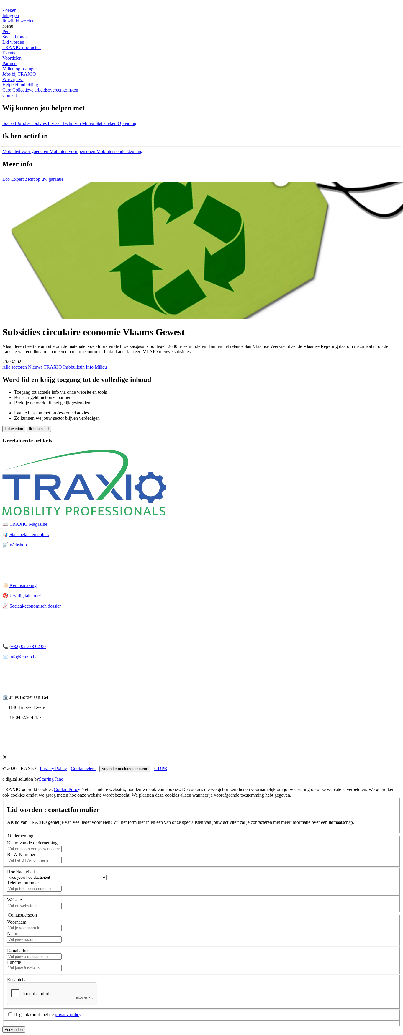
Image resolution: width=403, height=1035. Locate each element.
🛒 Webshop (14, 544)
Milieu (101, 367)
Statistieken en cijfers (29, 534)
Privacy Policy (53, 768)
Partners (9, 63)
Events (8, 52)
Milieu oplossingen (20, 68)
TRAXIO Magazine (28, 524)
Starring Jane (51, 779)
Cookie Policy (67, 789)
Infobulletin (74, 367)
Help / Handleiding (20, 84)
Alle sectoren (14, 367)
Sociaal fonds (14, 36)
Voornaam (16, 922)
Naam (12, 933)
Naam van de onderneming (32, 842)
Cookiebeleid (83, 768)
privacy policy (68, 1014)
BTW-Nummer (21, 854)
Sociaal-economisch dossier (35, 605)
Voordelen (12, 58)
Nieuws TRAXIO (45, 367)
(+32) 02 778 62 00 (27, 646)
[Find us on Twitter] (4, 758)
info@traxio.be (23, 656)
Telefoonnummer (23, 882)
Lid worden (13, 42)
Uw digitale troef (25, 595)
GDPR (160, 768)
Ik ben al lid (39, 429)
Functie (14, 962)
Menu (7, 26)
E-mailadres (18, 950)
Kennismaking (23, 585)
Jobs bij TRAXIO (19, 74)
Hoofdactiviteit (21, 871)
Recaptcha (17, 979)
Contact (9, 95)
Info (90, 367)
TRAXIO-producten (21, 47)
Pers (6, 31)
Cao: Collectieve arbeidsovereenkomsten (40, 89)
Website (14, 899)
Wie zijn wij (13, 79)
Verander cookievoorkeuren (125, 769)
